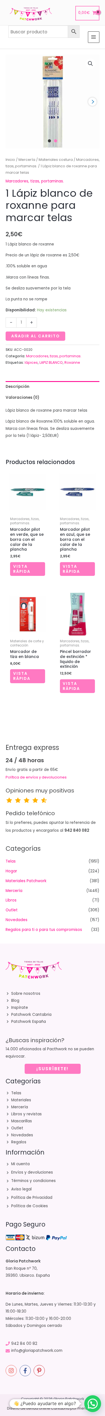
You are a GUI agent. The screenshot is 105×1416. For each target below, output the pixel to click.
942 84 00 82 (24, 1343)
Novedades (16, 920)
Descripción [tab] (17, 386)
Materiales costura (56, 159)
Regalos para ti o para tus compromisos (44, 929)
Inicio (10, 159)
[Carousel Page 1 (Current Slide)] (49, 140)
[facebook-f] (26, 1370)
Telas (11, 861)
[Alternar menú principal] (93, 37)
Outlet (12, 910)
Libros (11, 900)
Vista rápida (22, 569)
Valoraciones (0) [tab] (22, 397)
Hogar (11, 871)
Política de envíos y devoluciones (36, 777)
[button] (90, 64)
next (92, 102)
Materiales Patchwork (26, 881)
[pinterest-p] (40, 1370)
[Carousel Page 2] (55, 140)
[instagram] (12, 1370)
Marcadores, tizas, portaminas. (35, 181)
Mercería (26, 159)
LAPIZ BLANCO (51, 362)
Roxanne (72, 362)
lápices (31, 362)
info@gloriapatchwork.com (36, 1350)
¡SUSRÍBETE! (52, 1068)
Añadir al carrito (35, 336)
